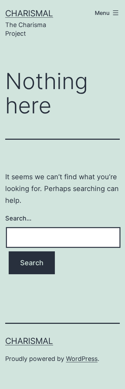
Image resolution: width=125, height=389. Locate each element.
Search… (18, 218)
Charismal (29, 13)
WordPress (82, 358)
